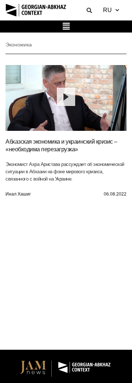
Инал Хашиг (18, 194)
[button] (66, 26)
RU (107, 10)
